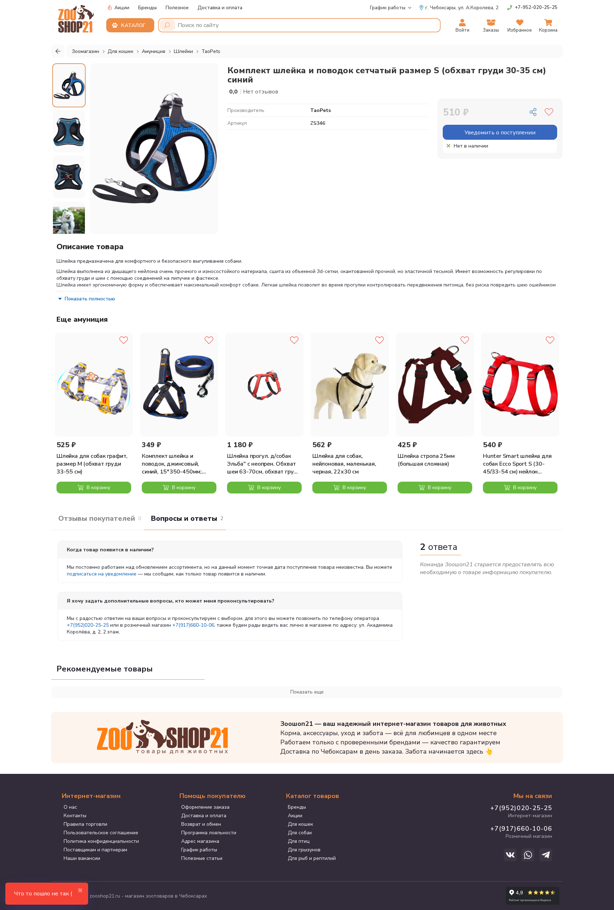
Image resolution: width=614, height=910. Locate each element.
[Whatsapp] (528, 855)
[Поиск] (167, 25)
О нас (70, 807)
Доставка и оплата (220, 7)
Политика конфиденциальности (101, 841)
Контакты (75, 815)
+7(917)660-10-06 (193, 625)
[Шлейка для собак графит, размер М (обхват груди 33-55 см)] (94, 384)
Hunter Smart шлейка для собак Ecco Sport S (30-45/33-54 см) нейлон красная (517, 464)
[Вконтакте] (510, 855)
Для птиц (298, 841)
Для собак (300, 832)
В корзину (97, 487)
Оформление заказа (205, 807)
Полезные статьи (201, 858)
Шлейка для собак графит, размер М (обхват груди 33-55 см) (92, 464)
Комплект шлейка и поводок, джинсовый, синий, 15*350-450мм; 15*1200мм (172, 464)
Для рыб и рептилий (312, 858)
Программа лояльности (208, 832)
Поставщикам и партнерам (95, 849)
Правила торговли (85, 824)
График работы (387, 7)
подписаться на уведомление (101, 574)
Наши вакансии (82, 858)
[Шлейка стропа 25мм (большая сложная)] (435, 384)
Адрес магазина (200, 841)
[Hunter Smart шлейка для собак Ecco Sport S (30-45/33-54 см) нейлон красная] (520, 384)
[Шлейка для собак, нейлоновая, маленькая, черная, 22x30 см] (350, 384)
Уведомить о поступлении (499, 132)
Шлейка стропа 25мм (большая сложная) (426, 460)
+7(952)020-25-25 (88, 625)
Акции (121, 7)
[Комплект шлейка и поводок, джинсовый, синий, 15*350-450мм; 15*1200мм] (179, 384)
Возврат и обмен (201, 824)
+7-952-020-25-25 (536, 7)
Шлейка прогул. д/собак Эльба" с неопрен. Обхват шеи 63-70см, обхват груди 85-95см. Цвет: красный (264, 464)
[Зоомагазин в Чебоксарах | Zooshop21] (77, 16)
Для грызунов (304, 849)
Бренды (147, 7)
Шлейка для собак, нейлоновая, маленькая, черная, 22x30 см (344, 464)
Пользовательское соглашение (101, 832)
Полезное (177, 7)
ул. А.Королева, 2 (462, 7)
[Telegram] (545, 855)
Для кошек (300, 824)
